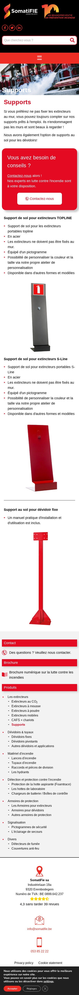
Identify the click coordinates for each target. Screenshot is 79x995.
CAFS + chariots (23, 720)
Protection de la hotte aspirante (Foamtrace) (41, 784)
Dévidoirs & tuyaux (20, 732)
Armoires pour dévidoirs (28, 810)
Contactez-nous (19, 176)
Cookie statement (50, 963)
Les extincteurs (18, 697)
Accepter (12, 988)
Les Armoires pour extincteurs (32, 805)
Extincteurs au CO (25, 702)
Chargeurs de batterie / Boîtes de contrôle (40, 793)
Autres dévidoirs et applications (33, 746)
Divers (12, 839)
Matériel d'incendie (20, 753)
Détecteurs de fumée (26, 843)
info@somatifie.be (39, 929)
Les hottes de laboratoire (28, 789)
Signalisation (17, 822)
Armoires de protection (23, 801)
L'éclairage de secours (27, 831)
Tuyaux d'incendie (24, 762)
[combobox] (35, 40)
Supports (18, 724)
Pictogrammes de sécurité (29, 827)
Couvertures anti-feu (25, 848)
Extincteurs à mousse (26, 706)
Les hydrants (20, 772)
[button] (39, 58)
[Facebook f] (5, 28)
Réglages (32, 988)
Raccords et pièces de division (32, 767)
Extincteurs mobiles (25, 715)
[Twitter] (12, 28)
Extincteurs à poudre (26, 710)
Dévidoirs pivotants (25, 741)
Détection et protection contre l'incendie (34, 779)
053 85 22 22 (40, 951)
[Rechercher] (73, 40)
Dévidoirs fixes (22, 736)
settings (48, 981)
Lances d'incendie (24, 758)
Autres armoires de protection (31, 815)
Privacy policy (23, 963)
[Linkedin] (19, 28)
